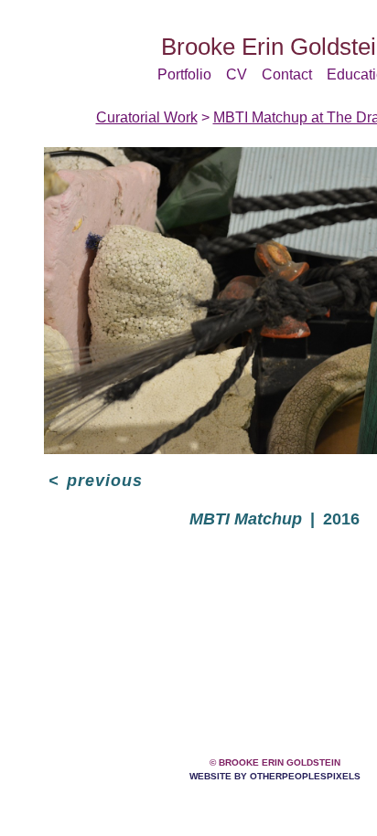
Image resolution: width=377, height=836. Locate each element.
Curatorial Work (147, 117)
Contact (287, 74)
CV (236, 74)
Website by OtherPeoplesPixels (275, 776)
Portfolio (184, 74)
